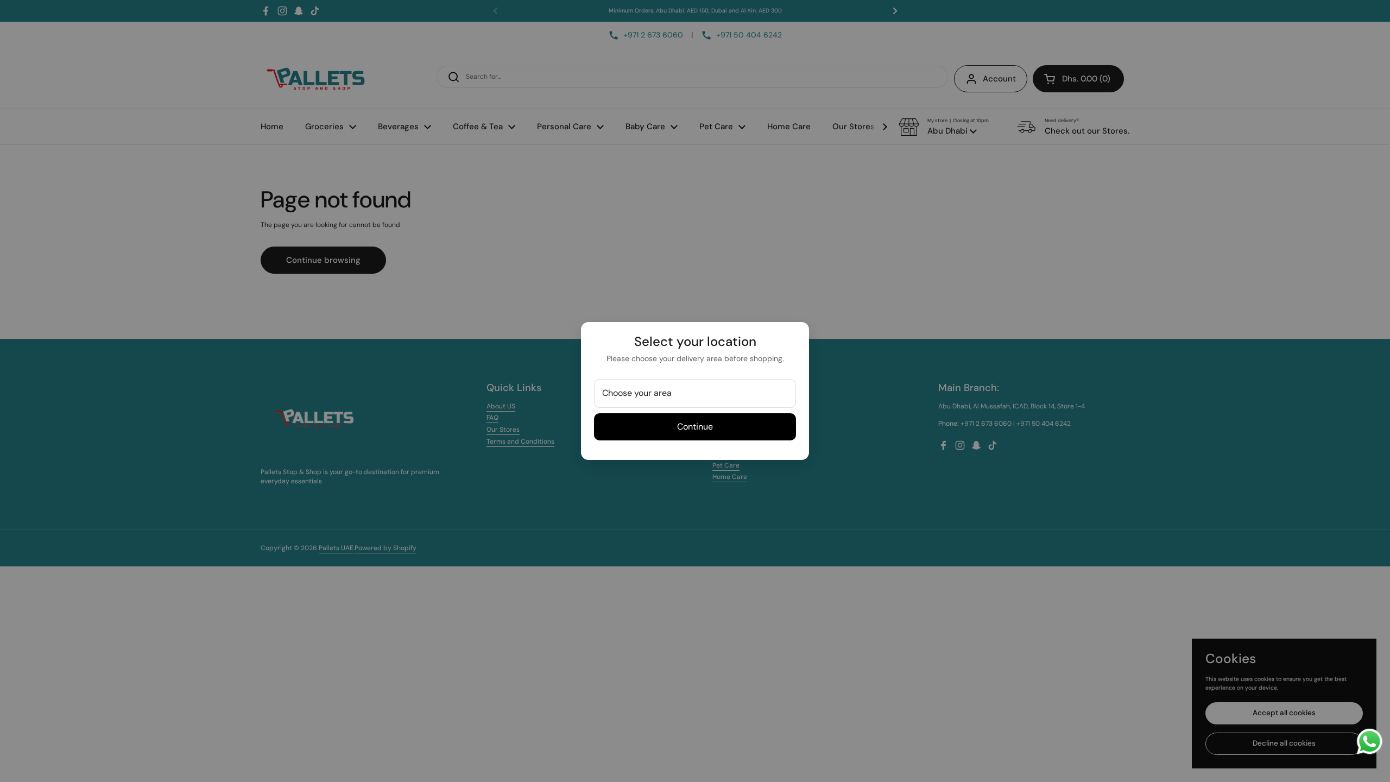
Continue (695, 426)
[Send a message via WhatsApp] (1370, 741)
